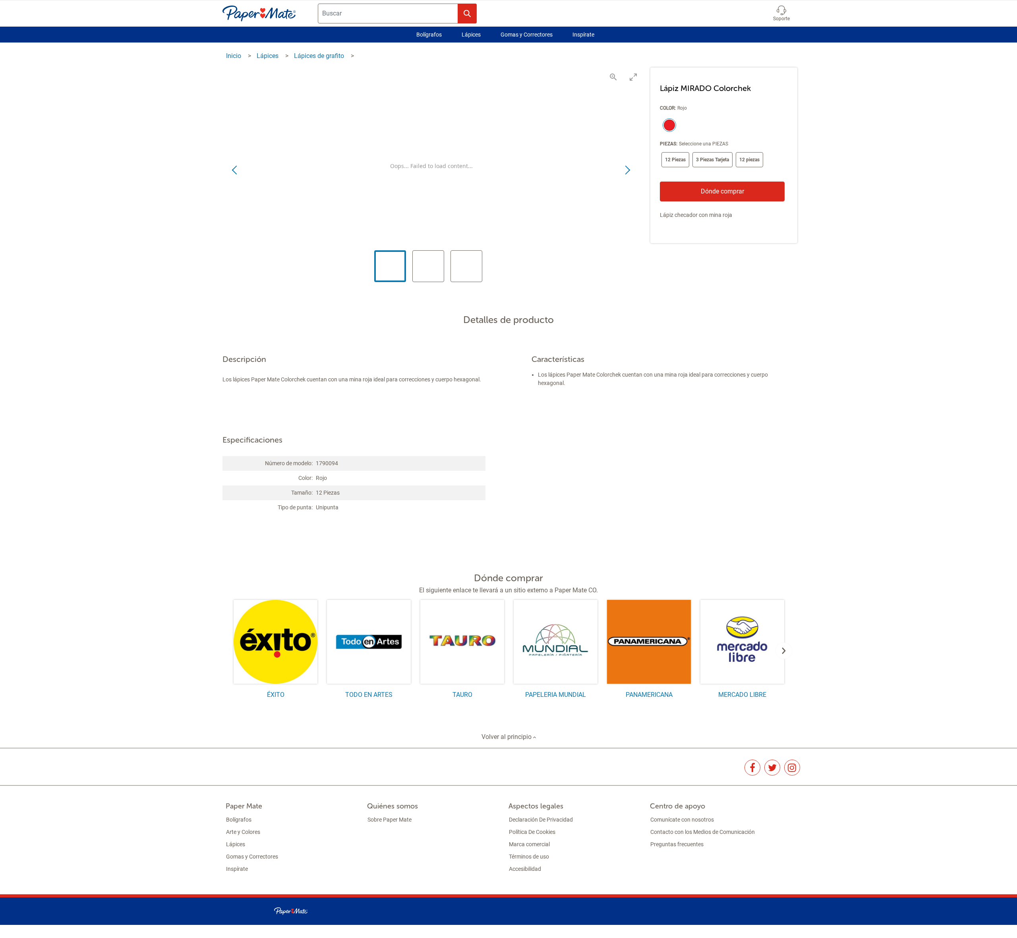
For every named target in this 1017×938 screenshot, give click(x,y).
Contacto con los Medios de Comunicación (702, 832)
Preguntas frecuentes (677, 844)
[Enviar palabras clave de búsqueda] (467, 13)
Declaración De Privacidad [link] (541, 819)
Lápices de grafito (320, 56)
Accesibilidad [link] (525, 869)
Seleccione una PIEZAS (703, 144)
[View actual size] (613, 77)
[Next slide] (627, 170)
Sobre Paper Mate (389, 819)
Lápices (471, 34)
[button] (781, 13)
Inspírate (583, 34)
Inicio (234, 56)
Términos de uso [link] (529, 856)
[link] (752, 768)
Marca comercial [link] (529, 844)
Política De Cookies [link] (532, 832)
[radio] (668, 126)
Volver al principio (507, 737)
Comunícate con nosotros (682, 819)
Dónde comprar (722, 191)
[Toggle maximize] (633, 77)
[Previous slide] (235, 170)
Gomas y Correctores (527, 34)
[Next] (784, 651)
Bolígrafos (429, 34)
